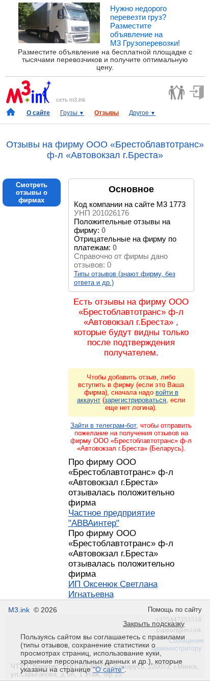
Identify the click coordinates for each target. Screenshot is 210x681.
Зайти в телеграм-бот (103, 425)
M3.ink (19, 610)
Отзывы (106, 112)
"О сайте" (108, 669)
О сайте (38, 112)
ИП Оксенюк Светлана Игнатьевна (113, 589)
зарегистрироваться (135, 400)
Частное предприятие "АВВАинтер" (111, 518)
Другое (142, 112)
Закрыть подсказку (154, 623)
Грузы (72, 112)
